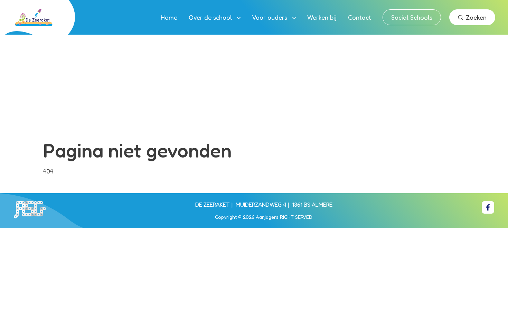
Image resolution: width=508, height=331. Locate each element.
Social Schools (411, 17)
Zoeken (476, 17)
